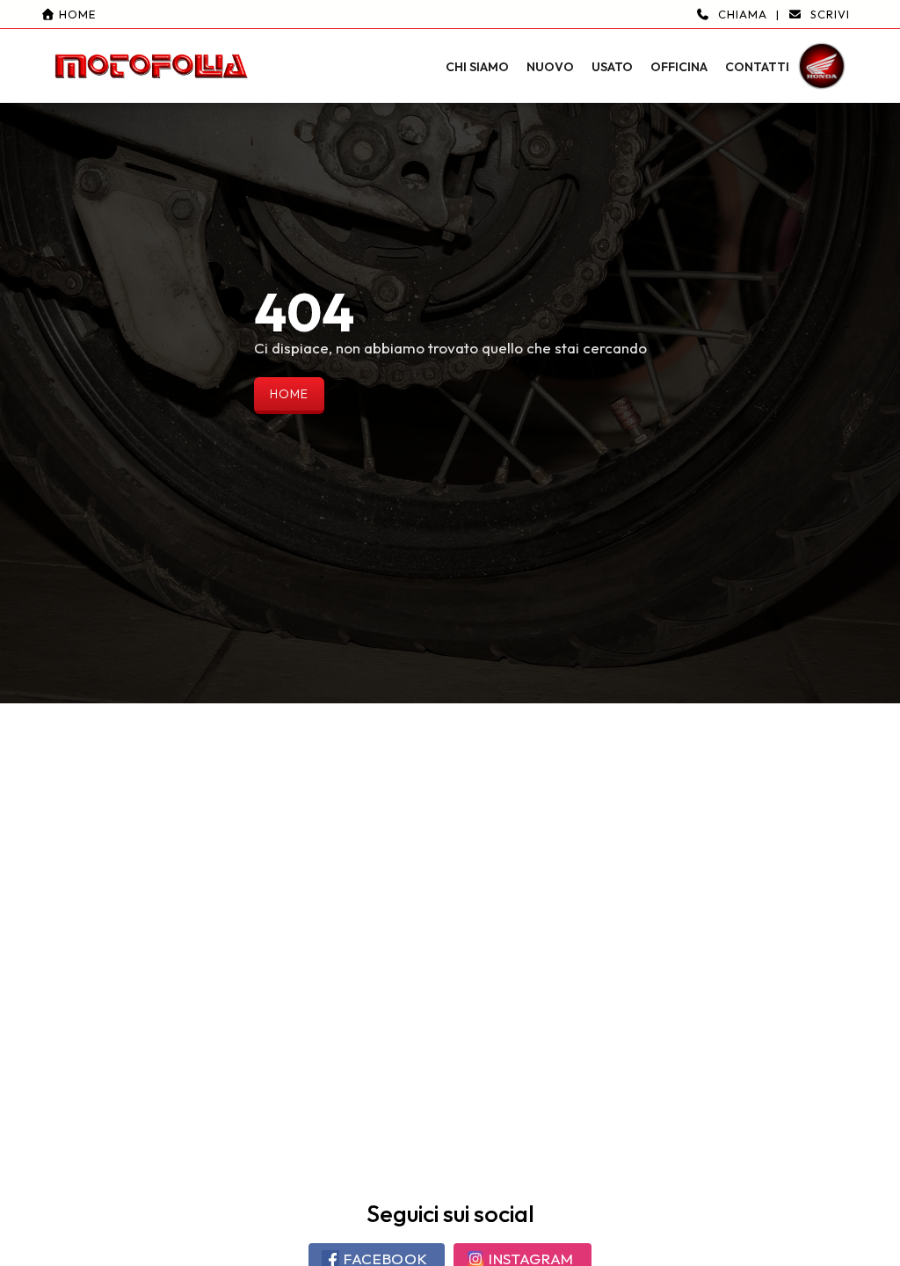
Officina (679, 67)
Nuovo (550, 67)
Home (75, 14)
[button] (450, 51)
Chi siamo (477, 67)
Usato (612, 67)
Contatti (757, 67)
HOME (289, 394)
